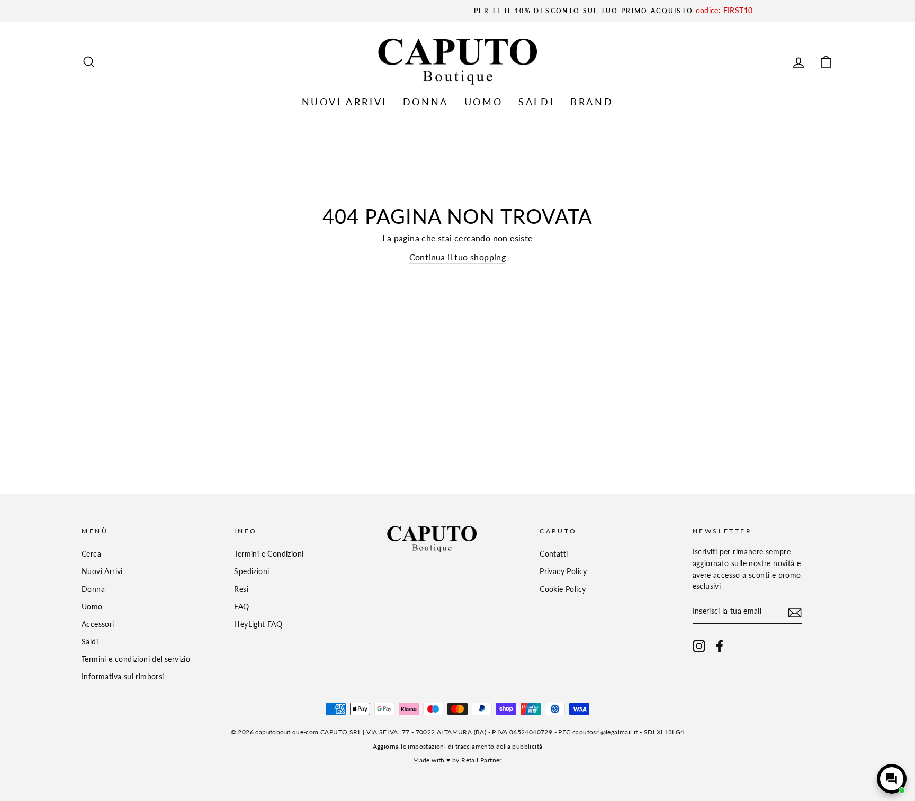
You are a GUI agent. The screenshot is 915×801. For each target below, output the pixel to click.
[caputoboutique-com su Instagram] (699, 646)
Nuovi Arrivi (102, 571)
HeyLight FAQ (258, 624)
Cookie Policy (563, 589)
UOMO (483, 101)
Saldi (90, 642)
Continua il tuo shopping (457, 257)
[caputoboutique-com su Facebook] (719, 646)
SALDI (536, 101)
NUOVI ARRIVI (344, 101)
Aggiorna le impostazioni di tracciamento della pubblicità (458, 746)
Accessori (98, 624)
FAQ (241, 607)
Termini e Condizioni (268, 554)
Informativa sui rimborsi (123, 676)
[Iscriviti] (795, 612)
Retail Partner (481, 760)
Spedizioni (251, 571)
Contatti (554, 554)
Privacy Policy (563, 571)
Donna (93, 589)
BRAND (591, 101)
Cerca (91, 554)
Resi (241, 589)
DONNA (425, 101)
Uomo (92, 607)
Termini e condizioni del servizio (136, 659)
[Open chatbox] (892, 779)
